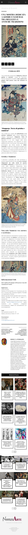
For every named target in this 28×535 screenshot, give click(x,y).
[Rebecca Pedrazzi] (5, 354)
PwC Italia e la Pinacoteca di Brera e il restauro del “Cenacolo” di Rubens (21, 482)
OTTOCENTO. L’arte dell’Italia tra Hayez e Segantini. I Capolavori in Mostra (7, 332)
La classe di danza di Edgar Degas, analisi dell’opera (7, 500)
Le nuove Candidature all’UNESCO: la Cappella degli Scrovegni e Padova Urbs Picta (21, 332)
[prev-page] (13, 452)
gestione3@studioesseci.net (14, 302)
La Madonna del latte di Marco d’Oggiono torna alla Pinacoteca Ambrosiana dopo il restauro (21, 502)
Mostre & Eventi (9, 8)
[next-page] (15, 452)
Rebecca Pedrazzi (17, 339)
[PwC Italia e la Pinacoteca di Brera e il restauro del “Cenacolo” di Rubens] (21, 476)
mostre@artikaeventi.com (8, 320)
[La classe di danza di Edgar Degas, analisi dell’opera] (7, 495)
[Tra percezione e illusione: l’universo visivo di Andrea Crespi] (7, 459)
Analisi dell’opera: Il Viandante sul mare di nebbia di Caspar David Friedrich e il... (21, 466)
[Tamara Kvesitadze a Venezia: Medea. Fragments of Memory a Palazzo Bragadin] (7, 434)
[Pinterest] (9, 64)
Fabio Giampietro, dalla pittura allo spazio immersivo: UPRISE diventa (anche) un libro (7, 418)
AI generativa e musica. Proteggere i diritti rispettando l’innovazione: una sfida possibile (7, 483)
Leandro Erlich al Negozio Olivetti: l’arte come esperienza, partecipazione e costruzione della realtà (21, 420)
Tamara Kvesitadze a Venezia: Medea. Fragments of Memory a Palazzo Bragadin (7, 444)
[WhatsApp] (12, 64)
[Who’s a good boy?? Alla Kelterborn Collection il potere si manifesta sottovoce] (7, 384)
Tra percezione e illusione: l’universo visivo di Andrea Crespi (7, 465)
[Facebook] (2, 64)
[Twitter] (6, 64)
